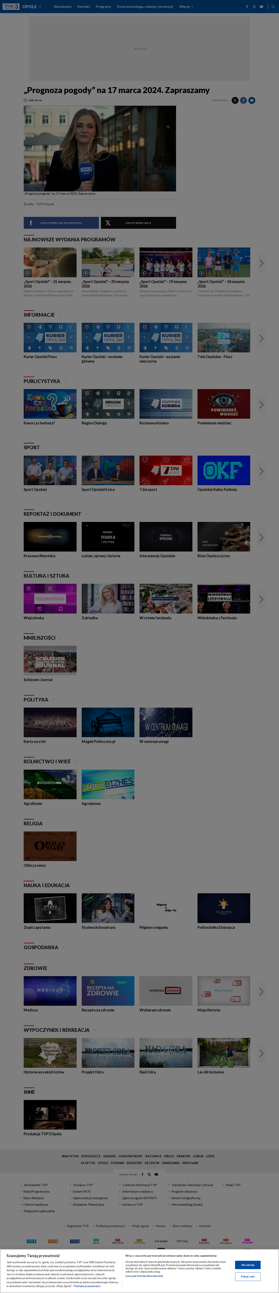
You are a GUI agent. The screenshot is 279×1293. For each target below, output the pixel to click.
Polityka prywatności (87, 1286)
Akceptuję (247, 1264)
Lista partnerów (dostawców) (144, 1275)
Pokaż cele (248, 1276)
